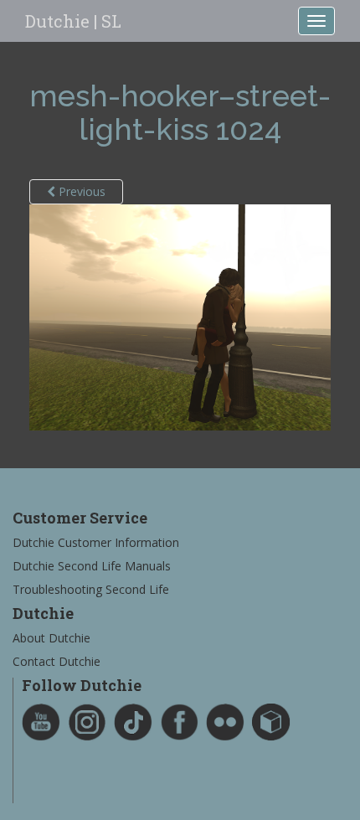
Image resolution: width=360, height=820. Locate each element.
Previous (80, 191)
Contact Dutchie (56, 661)
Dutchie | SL (73, 21)
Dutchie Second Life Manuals (92, 566)
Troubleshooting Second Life (91, 589)
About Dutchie (51, 638)
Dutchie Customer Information (96, 542)
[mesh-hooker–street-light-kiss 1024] (180, 316)
